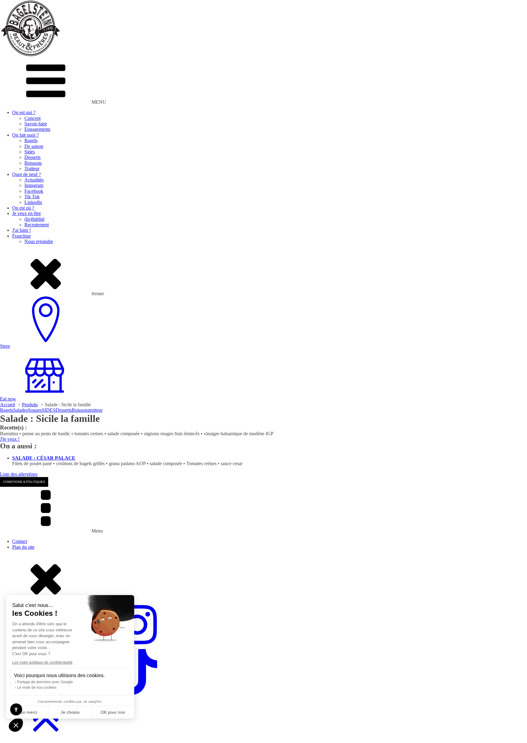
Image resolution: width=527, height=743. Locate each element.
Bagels (31, 140)
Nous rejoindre (38, 241)
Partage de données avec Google (45, 682)
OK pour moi (113, 712)
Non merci (27, 712)
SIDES (49, 410)
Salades (20, 410)
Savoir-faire (35, 123)
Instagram (33, 185)
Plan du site (23, 547)
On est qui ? (23, 112)
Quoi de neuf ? (26, 174)
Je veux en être (26, 213)
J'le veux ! (10, 439)
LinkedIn (33, 202)
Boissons (33, 163)
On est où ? (23, 207)
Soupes (35, 410)
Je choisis (70, 712)
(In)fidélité (34, 219)
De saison (33, 146)
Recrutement (36, 224)
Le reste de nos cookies (36, 687)
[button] (16, 725)
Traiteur (31, 168)
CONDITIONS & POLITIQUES (24, 481)
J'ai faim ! (21, 230)
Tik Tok (32, 196)
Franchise (21, 236)
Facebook (33, 191)
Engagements (37, 129)
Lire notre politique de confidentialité (42, 662)
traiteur (95, 410)
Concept (32, 118)
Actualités (34, 179)
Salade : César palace (43, 458)
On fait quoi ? (25, 135)
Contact (19, 541)
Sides (29, 151)
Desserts (32, 157)
